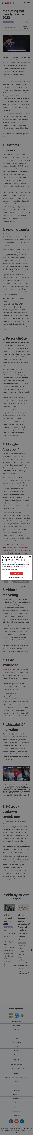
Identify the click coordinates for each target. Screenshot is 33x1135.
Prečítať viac (13, 569)
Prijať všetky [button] (16, 573)
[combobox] (30, 557)
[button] (16, 577)
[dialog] (16, 567)
